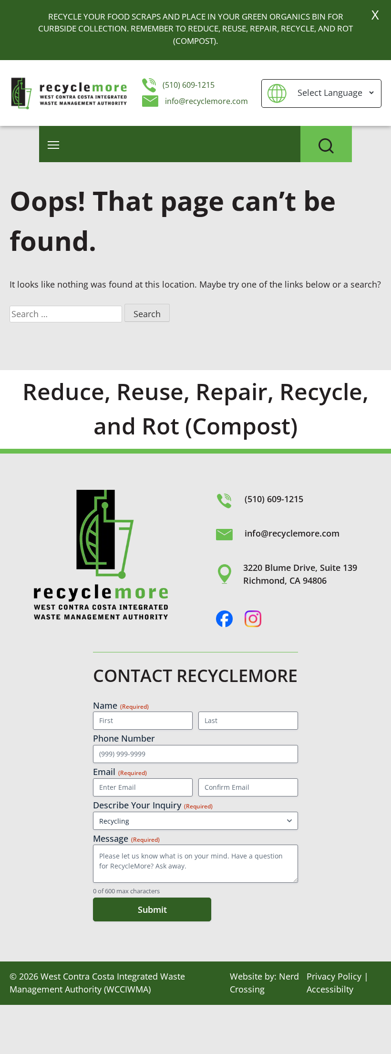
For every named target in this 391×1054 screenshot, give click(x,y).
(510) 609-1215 (188, 85)
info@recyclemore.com (206, 101)
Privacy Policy (334, 976)
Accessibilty (330, 989)
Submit (152, 909)
